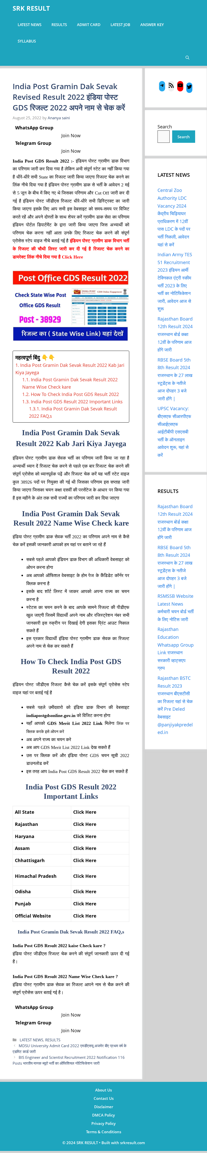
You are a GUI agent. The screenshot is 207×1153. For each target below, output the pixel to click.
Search (165, 127)
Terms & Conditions (103, 1131)
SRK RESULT (31, 8)
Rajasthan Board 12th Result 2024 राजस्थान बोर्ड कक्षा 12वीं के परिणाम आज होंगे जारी (175, 334)
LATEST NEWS (29, 24)
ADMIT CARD (88, 24)
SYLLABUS (27, 41)
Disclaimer (103, 1106)
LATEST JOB (120, 24)
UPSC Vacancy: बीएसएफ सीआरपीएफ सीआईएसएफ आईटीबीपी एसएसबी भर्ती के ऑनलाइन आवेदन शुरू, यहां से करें (174, 431)
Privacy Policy (103, 1123)
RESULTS (59, 24)
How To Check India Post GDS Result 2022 (75, 394)
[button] (187, 57)
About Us (103, 1089)
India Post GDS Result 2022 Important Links (77, 402)
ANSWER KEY (152, 24)
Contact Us (104, 1098)
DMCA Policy (103, 1115)
